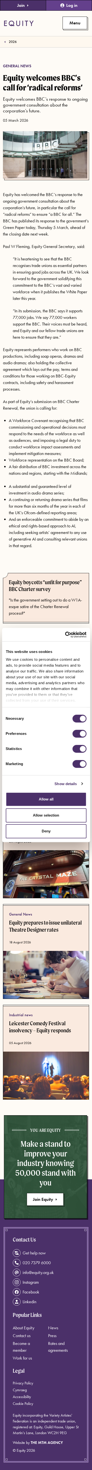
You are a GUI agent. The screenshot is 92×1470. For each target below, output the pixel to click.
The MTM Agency (47, 1442)
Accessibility (22, 1396)
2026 (13, 41)
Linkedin (29, 1301)
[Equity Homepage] (19, 23)
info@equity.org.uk (38, 1272)
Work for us (22, 1358)
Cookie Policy (23, 1403)
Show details (65, 784)
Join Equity (43, 1199)
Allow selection (46, 815)
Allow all (46, 799)
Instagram (31, 1282)
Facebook (31, 1292)
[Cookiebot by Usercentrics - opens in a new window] (65, 634)
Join (21, 5)
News (53, 1328)
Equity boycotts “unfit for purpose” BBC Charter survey (45, 585)
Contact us (21, 1335)
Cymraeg (20, 1389)
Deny (46, 831)
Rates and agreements (58, 1347)
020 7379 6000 (37, 1262)
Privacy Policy (23, 1383)
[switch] (79, 734)
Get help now (34, 1253)
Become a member (21, 1347)
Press (52, 1335)
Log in (72, 5)
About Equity (23, 1328)
